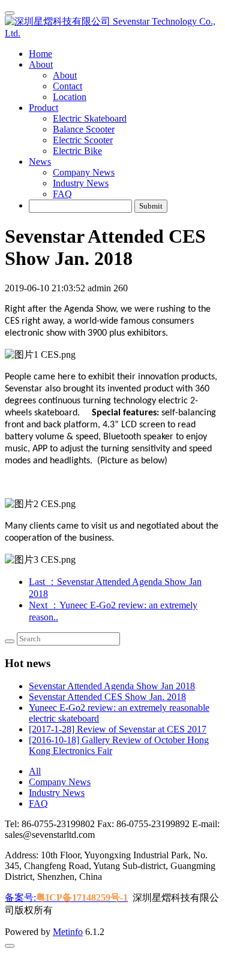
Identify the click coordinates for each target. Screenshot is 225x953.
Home (40, 54)
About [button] (41, 64)
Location (69, 97)
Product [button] (43, 107)
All (35, 771)
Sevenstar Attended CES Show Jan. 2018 (107, 697)
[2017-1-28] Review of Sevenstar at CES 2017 (117, 729)
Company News (84, 172)
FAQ (62, 194)
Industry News (81, 183)
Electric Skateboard (90, 118)
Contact (67, 86)
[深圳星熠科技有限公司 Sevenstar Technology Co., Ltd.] (112, 27)
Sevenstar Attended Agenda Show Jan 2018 (112, 686)
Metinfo (68, 932)
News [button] (40, 161)
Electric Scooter (83, 140)
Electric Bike (77, 151)
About (65, 75)
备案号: (66, 897)
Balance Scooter (84, 129)
